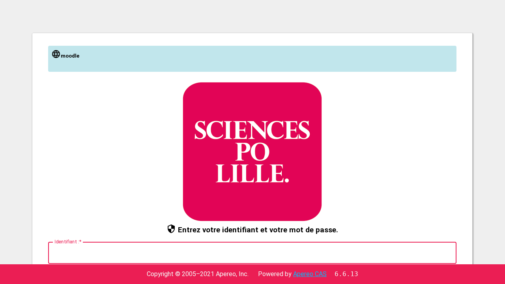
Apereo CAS (310, 274)
